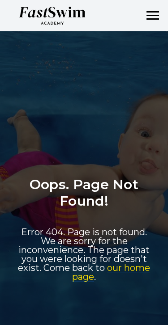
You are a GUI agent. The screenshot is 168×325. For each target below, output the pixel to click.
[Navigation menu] (152, 15)
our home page (111, 299)
